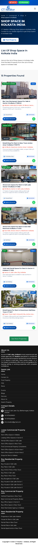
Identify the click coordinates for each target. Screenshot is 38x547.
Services (3, 396)
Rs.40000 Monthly (29, 305)
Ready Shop (7, 125)
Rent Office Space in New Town (11, 443)
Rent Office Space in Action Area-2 (12, 452)
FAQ (2, 383)
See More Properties (19, 339)
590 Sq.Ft (6, 305)
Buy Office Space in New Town (11, 505)
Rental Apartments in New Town (11, 528)
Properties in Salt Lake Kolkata (11, 516)
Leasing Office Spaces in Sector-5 (12, 438)
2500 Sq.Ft (6, 222)
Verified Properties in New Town (11, 496)
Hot (4, 250)
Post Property (11, 40)
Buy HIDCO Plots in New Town (11, 470)
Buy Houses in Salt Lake (9, 464)
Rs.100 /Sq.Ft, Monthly (28, 264)
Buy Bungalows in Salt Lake (10, 479)
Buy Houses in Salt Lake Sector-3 (12, 487)
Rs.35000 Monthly (29, 138)
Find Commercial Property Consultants (13, 446)
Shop (22, 15)
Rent (33, 125)
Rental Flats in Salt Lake (9, 525)
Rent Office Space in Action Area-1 (12, 449)
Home (3, 15)
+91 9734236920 (9, 415)
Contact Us (4, 377)
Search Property (6, 402)
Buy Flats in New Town (8, 476)
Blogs (3, 393)
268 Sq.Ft (6, 138)
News (3, 386)
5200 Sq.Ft (6, 96)
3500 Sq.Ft (6, 180)
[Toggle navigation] (35, 8)
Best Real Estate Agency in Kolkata (12, 508)
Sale (33, 83)
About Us (4, 399)
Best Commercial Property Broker (12, 499)
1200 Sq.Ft (6, 264)
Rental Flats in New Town (9, 522)
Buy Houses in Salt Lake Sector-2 (12, 484)
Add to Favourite (10, 118)
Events (3, 390)
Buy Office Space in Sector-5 (10, 502)
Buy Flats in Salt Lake (8, 467)
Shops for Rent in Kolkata (9, 455)
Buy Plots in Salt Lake (8, 473)
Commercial (13, 15)
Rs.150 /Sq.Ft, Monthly (28, 180)
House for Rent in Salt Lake (10, 519)
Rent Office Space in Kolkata (10, 435)
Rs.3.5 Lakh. (31, 222)
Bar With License (9, 83)
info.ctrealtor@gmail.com (12, 422)
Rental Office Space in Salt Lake (11, 441)
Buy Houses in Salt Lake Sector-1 (11, 481)
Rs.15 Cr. (32, 96)
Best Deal (6, 167)
